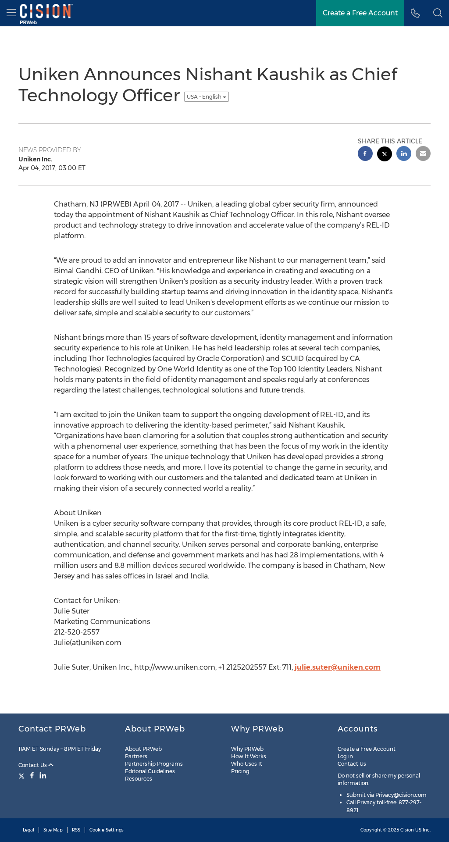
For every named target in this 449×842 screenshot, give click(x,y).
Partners (136, 756)
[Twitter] (22, 775)
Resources (138, 778)
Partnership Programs (154, 763)
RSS (76, 830)
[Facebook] (32, 775)
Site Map (53, 830)
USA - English (205, 96)
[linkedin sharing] (403, 154)
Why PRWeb (247, 749)
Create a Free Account (367, 749)
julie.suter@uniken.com (338, 667)
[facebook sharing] (365, 154)
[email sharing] (423, 154)
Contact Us (33, 765)
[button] (438, 13)
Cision (407, 830)
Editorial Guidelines (150, 771)
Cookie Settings (106, 830)
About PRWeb (143, 749)
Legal (28, 830)
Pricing (240, 771)
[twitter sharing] (384, 155)
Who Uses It (246, 763)
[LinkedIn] (43, 775)
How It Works (248, 756)
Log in (345, 756)
